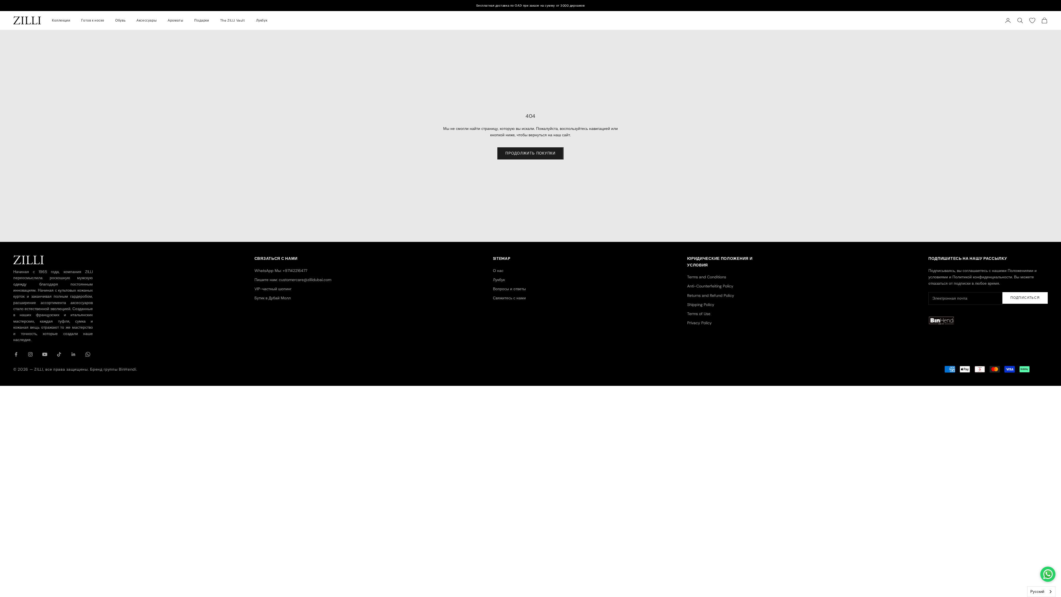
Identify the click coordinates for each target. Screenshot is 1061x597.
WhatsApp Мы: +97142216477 (280, 270)
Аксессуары (146, 20)
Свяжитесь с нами (509, 297)
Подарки (201, 20)
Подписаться (1025, 297)
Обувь (120, 20)
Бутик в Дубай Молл (272, 297)
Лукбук (261, 20)
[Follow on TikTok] (59, 354)
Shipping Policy (700, 304)
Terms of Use (698, 313)
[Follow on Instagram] (30, 354)
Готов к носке (92, 20)
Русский (1037, 591)
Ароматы (175, 20)
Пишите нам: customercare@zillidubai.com (292, 279)
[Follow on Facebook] (16, 354)
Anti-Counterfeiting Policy (710, 286)
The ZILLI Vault (232, 20)
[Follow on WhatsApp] (88, 354)
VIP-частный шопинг (272, 288)
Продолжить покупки (530, 153)
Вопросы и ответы (509, 288)
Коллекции (61, 20)
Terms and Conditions (706, 276)
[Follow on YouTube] (45, 354)
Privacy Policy (699, 322)
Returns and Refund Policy (710, 295)
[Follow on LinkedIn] (73, 354)
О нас (498, 270)
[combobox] (1041, 591)
